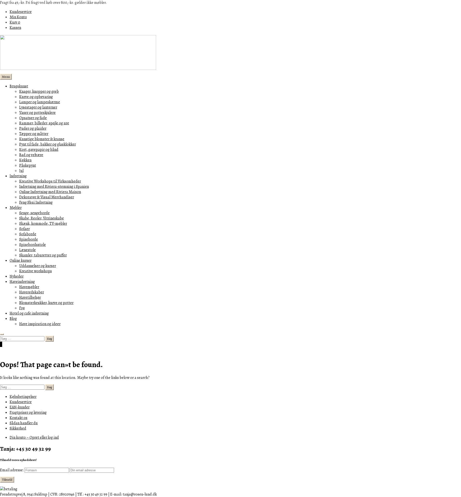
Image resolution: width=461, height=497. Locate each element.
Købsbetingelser (23, 396)
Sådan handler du (24, 423)
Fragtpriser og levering (28, 412)
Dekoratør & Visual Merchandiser (46, 197)
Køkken (25, 160)
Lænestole (27, 250)
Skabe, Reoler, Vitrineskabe (41, 218)
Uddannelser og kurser (37, 265)
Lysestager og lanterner (38, 107)
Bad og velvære (31, 155)
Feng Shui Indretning (36, 202)
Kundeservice (21, 11)
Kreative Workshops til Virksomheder (50, 181)
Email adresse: (12, 470)
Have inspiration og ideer (40, 324)
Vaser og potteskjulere (37, 112)
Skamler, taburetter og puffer (43, 255)
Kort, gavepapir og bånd (38, 149)
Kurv (15, 22)
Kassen (15, 27)
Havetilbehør (30, 297)
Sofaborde (27, 234)
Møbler (16, 207)
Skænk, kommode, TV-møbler (43, 223)
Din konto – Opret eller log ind (34, 437)
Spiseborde (28, 239)
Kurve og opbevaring (36, 96)
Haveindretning (22, 281)
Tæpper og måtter (33, 133)
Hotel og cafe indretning (29, 313)
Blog (13, 318)
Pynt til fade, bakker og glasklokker (47, 144)
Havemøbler (29, 287)
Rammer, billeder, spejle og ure (44, 123)
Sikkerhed (18, 428)
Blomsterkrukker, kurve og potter (46, 302)
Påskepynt (27, 165)
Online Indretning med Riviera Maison (50, 191)
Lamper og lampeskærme (39, 102)
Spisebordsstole (32, 244)
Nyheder (17, 276)
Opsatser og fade (33, 118)
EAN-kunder (20, 407)
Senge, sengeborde (34, 213)
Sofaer (24, 228)
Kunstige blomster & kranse (41, 139)
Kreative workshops (35, 271)
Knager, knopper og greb (39, 91)
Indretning (18, 176)
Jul (21, 170)
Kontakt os (18, 417)
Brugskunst (19, 86)
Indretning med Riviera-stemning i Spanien (54, 186)
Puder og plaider (32, 128)
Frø (22, 308)
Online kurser (20, 260)
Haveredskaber (31, 292)
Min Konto (18, 17)
